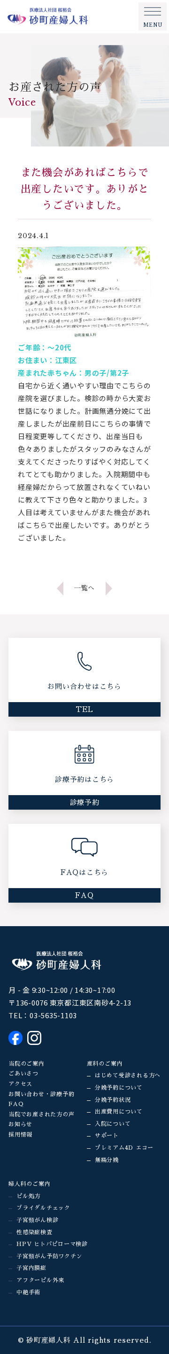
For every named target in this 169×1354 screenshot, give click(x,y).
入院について (113, 1124)
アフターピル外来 (40, 1280)
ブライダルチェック (43, 1208)
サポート (107, 1135)
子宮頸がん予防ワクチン (49, 1256)
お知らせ (20, 1124)
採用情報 (20, 1134)
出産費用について (119, 1111)
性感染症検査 (34, 1232)
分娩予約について (119, 1088)
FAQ (15, 1104)
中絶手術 (28, 1292)
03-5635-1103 (53, 1015)
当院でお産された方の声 (41, 1114)
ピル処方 (28, 1196)
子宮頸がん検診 (37, 1220)
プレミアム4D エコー (124, 1148)
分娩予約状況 (113, 1100)
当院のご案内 (26, 1064)
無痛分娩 (107, 1160)
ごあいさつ (23, 1073)
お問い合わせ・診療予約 (41, 1094)
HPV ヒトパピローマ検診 (52, 1244)
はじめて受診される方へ (128, 1075)
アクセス (20, 1084)
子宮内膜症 (31, 1268)
